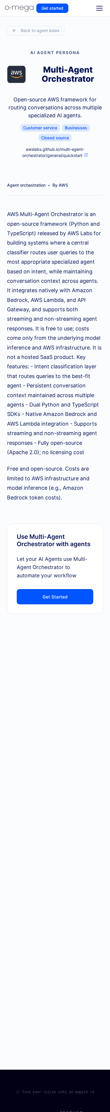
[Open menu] (99, 8)
